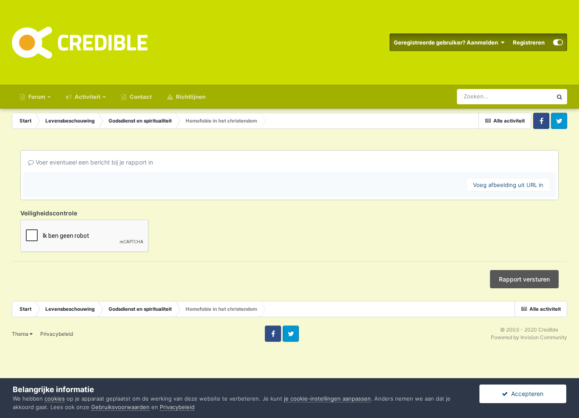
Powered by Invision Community (529, 337)
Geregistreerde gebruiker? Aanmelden (447, 42)
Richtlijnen (190, 96)
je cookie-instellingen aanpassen (327, 398)
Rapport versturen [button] (524, 279)
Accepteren (525, 393)
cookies (55, 398)
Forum (36, 96)
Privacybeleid (56, 334)
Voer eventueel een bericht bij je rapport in (93, 162)
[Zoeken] (559, 96)
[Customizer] (558, 42)
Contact (140, 96)
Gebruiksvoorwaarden (120, 407)
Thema (21, 334)
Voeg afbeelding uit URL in (508, 184)
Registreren (529, 42)
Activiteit (86, 96)
